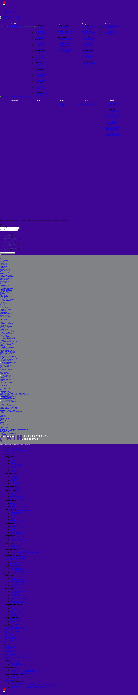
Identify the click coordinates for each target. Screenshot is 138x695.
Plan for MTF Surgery (89, 37)
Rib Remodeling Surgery (10, 244)
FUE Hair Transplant (41, 51)
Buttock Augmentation (89, 67)
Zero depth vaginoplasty (88, 43)
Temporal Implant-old (41, 49)
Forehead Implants (41, 45)
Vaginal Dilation (88, 46)
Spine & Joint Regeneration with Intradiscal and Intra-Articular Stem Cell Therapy (32, 684)
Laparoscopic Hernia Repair (65, 38)
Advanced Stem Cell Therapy (18, 683)
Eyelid (41, 26)
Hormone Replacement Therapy (15, 654)
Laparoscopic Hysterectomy (65, 43)
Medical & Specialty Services (111, 25)
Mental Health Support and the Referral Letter (19, 657)
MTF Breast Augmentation (89, 63)
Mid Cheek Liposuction (41, 85)
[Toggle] (0, 308)
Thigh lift (41, 68)
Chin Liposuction (41, 83)
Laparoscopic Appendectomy (65, 39)
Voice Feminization (88, 62)
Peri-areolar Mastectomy (89, 28)
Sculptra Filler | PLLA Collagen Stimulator (21, 671)
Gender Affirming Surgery (10, 239)
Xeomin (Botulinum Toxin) (17, 664)
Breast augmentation (9, 235)
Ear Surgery (41, 30)
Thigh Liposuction (41, 88)
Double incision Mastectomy (88, 26)
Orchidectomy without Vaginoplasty (89, 45)
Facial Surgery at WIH (9, 238)
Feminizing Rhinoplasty (89, 56)
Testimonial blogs (11, 650)
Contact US (111, 36)
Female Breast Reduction (41, 61)
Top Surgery (41, 57)
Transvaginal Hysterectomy (89, 30)
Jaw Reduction (41, 42)
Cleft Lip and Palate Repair (65, 50)
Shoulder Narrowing (41, 73)
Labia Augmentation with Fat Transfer (20, 541)
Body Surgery (7, 234)
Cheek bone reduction (41, 40)
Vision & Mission (16, 28)
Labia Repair (41, 94)
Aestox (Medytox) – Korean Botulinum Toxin (22, 666)
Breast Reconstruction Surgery (65, 49)
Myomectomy (65, 44)
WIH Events (6, 250)
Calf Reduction (41, 81)
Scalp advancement (89, 55)
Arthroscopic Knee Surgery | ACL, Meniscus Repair (65, 32)
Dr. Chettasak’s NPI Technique (89, 38)
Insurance (111, 31)
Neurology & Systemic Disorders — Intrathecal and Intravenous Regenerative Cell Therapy (35, 686)
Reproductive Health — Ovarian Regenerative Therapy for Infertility (28, 687)
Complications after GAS (89, 48)
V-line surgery (41, 44)
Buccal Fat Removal (41, 32)
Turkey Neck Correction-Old (41, 38)
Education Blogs (11, 647)
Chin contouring (41, 43)
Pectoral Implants (41, 60)
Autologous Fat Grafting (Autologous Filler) (22, 673)
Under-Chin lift (41, 37)
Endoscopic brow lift (41, 33)
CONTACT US (16, 30)
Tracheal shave (88, 51)
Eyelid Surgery (7, 237)
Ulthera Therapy (11, 679)
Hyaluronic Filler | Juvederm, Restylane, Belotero (23, 669)
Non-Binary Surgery (88, 34)
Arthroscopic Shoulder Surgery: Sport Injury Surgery (65, 34)
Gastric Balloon (65, 27)
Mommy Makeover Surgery (41, 80)
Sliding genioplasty (41, 48)
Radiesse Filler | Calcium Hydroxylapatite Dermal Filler (25, 670)
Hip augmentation (41, 79)
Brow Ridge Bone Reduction (88, 52)
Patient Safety (7, 242)
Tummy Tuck (41, 66)
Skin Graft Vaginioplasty (10, 248)
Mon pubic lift (41, 64)
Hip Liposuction (41, 89)
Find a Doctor (7, 641)
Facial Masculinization (89, 33)
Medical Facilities (111, 34)
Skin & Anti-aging (8, 658)
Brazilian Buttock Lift (41, 76)
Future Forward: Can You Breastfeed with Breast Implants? (13, 217)
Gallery (5, 643)
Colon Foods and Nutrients (89, 49)
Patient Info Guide (111, 30)
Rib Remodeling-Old (41, 74)
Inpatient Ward (111, 27)
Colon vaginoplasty (88, 40)
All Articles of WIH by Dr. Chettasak (16, 646)
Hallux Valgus (65, 36)
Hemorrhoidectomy (63, 40)
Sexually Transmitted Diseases (15, 656)
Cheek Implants (89, 27)
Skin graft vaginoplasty (89, 39)
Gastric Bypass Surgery (65, 28)
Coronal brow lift (89, 54)
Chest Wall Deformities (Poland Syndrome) (65, 52)
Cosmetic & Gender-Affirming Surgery (111, 26)
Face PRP (12, 676)
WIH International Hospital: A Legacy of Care (19, 450)
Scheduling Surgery (111, 32)
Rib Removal (41, 75)
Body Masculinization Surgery (89, 32)
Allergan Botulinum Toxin (17, 663)
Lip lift (89, 57)
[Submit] (0, 254)
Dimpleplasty (41, 31)
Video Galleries (10, 648)
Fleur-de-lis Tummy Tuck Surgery (41, 67)
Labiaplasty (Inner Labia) (41, 93)
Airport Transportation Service (111, 33)
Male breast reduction (41, 58)
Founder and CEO (11, 449)
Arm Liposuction (41, 86)
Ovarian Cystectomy (65, 45)
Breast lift (41, 56)
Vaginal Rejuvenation (16, 539)
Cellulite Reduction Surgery (41, 91)
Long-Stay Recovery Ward (111, 28)
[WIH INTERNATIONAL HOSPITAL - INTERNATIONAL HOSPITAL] (10, 17)
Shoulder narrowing (88, 64)
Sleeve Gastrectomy (65, 26)
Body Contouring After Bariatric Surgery (41, 71)
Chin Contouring (89, 60)
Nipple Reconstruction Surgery (65, 48)
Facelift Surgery (41, 34)
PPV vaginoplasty (89, 42)
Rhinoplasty (41, 27)
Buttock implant (41, 77)
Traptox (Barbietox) (15, 661)
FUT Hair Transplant (41, 52)
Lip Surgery (41, 28)
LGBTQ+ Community (9, 241)
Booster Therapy (11, 680)
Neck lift (41, 36)
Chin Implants (41, 46)
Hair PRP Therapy (15, 677)
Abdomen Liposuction (41, 87)
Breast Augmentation (41, 55)
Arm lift (41, 63)
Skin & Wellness (8, 247)
